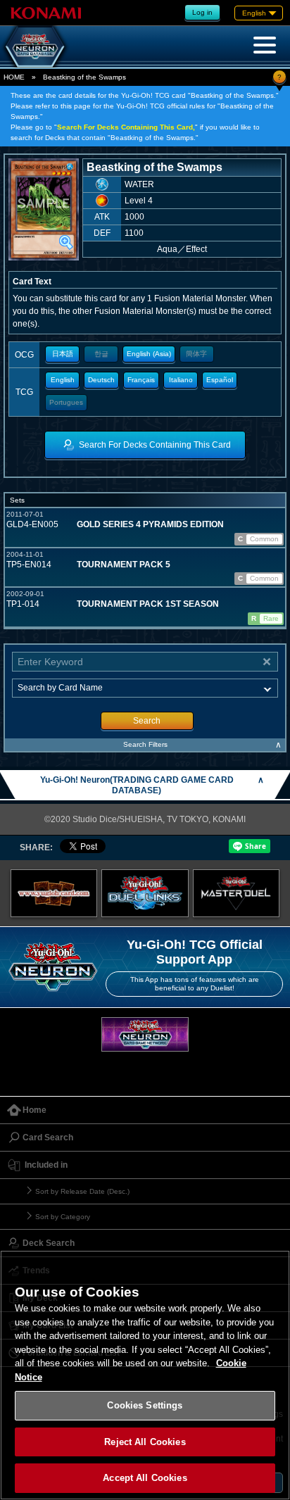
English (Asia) (149, 354)
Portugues (66, 402)
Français (141, 380)
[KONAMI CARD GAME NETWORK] (145, 1034)
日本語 (62, 354)
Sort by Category (62, 1217)
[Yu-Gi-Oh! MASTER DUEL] (236, 893)
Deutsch (101, 380)
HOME (14, 77)
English (63, 380)
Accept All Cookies (145, 1478)
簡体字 (196, 354)
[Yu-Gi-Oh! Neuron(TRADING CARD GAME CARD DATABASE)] (35, 46)
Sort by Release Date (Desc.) (82, 1191)
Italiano (181, 380)
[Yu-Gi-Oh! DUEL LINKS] (145, 893)
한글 (101, 354)
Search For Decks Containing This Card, (126, 127)
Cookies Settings (144, 1405)
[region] (145, 1375)
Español (219, 380)
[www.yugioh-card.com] (54, 893)
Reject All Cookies (144, 1442)
